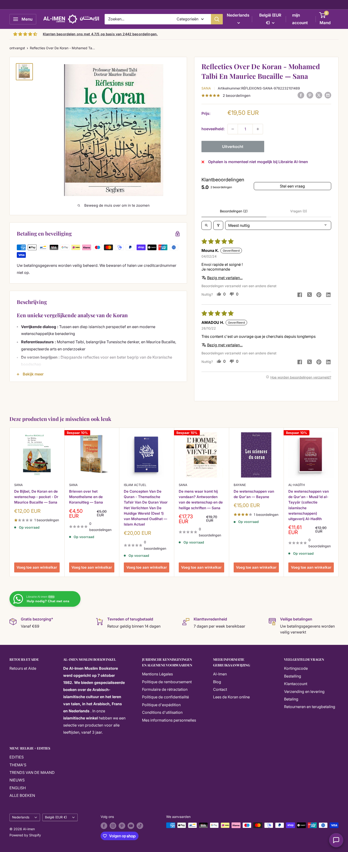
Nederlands (20, 817)
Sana (206, 88)
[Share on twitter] (309, 295)
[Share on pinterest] (319, 295)
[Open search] (206, 225)
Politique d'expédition (161, 704)
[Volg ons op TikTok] (140, 825)
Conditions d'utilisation (162, 712)
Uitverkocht (232, 146)
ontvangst (17, 48)
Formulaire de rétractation (164, 689)
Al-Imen (220, 674)
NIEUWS (17, 780)
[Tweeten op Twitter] (319, 95)
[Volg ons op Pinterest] (122, 825)
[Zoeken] (217, 19)
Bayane (240, 484)
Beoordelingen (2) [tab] (234, 211)
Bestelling (292, 676)
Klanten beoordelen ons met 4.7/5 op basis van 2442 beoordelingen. (100, 34)
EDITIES (16, 757)
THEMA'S (17, 765)
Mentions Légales (157, 674)
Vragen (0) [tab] (298, 211)
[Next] (339, 502)
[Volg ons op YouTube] (131, 825)
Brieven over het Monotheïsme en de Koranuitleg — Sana (86, 496)
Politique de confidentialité (165, 697)
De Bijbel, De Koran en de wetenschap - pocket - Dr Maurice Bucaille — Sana (36, 496)
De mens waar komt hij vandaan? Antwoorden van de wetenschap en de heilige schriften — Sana (201, 499)
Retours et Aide (22, 668)
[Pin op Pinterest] (310, 95)
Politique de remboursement (167, 681)
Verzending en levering (304, 691)
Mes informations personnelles (169, 720)
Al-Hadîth (296, 484)
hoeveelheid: (213, 128)
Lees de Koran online (231, 697)
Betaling (291, 699)
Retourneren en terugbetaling (309, 706)
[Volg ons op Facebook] (104, 825)
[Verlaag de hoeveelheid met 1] (233, 129)
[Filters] (218, 225)
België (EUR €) (56, 817)
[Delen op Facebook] (301, 95)
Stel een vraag (292, 186)
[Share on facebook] (300, 295)
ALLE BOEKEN (22, 795)
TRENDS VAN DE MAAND (32, 772)
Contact (220, 689)
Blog (217, 681)
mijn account (300, 19)
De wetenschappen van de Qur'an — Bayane (254, 494)
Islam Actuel (135, 484)
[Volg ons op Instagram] (113, 825)
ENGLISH (17, 787)
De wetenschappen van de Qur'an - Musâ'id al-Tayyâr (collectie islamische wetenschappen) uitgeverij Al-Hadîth (308, 505)
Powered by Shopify (25, 835)
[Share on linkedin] (328, 295)
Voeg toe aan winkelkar (37, 567)
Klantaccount (295, 683)
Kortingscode (296, 668)
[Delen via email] (328, 95)
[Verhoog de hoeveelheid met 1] (258, 129)
